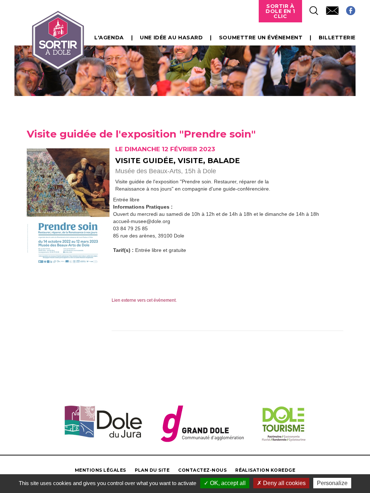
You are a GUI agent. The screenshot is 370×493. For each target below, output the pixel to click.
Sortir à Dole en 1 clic (280, 11)
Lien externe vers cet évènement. (144, 300)
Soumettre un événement (260, 37)
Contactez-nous (202, 470)
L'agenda (109, 37)
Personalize (332, 483)
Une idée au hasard (171, 37)
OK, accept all (227, 483)
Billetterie (337, 37)
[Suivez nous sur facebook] (347, 8)
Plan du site (152, 470)
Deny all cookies (284, 483)
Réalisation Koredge (265, 470)
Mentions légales (100, 470)
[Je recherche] (310, 8)
